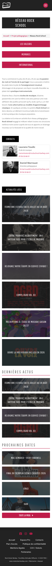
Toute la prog (25, 515)
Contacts (39, 540)
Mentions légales (17, 548)
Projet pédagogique (19, 36)
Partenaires (26, 552)
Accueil (6, 36)
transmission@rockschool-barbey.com (34, 153)
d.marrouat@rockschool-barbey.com (34, 169)
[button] (46, 5)
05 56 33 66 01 (24, 156)
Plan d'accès (11, 544)
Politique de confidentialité (34, 544)
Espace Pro (25, 540)
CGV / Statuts (36, 548)
